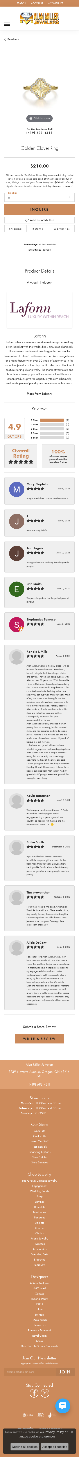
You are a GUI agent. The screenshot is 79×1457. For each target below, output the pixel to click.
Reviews (39, 408)
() (67, 420)
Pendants (13, 39)
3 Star (34, 429)
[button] (21, 3)
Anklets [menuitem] (39, 1223)
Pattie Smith (35, 842)
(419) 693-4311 (39, 133)
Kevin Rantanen (38, 796)
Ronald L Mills (37, 651)
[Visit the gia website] (28, 1415)
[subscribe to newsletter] (65, 1372)
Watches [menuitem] (39, 1244)
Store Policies (39, 1157)
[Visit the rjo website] (41, 1415)
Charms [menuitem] (39, 1228)
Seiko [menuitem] (39, 1341)
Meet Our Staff (39, 1141)
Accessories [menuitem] (39, 1249)
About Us (39, 1131)
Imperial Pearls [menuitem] (39, 1299)
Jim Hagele (35, 548)
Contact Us (39, 1136)
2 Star (34, 433)
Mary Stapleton (38, 484)
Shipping (15, 228)
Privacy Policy (54, 1432)
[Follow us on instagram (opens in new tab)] (45, 1393)
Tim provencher (38, 892)
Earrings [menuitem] (39, 1202)
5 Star (34, 420)
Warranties (62, 228)
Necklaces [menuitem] (39, 1212)
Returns (37, 228)
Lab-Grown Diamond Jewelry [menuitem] (39, 1180)
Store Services (39, 1162)
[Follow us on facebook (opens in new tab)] (34, 1393)
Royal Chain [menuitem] (39, 1336)
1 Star (34, 437)
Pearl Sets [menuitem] (39, 1265)
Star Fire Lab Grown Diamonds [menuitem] (39, 1346)
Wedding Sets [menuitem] (39, 1254)
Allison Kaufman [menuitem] (39, 1283)
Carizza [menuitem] (39, 1293)
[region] (39, 89)
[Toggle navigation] (7, 22)
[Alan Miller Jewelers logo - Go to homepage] (39, 18)
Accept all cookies (54, 1446)
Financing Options (39, 1152)
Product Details (39, 270)
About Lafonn (40, 282)
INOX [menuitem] (39, 1304)
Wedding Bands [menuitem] (39, 1191)
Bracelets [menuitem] (39, 1207)
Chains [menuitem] (39, 1233)
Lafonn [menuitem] (39, 1309)
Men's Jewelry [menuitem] (39, 1238)
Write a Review (39, 1038)
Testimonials (39, 1146)
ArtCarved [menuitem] (39, 1288)
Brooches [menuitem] (39, 1259)
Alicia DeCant (36, 942)
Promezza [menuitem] (39, 1325)
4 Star (34, 424)
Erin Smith (34, 584)
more (68, 185)
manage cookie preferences (36, 1436)
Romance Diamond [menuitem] (39, 1330)
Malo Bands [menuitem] (39, 1320)
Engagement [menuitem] (39, 1186)
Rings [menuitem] (39, 1196)
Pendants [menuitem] (39, 1217)
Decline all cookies (25, 1446)
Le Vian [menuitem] (39, 1314)
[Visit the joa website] (52, 1415)
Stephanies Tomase (41, 619)
